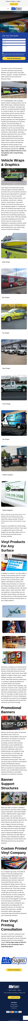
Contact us (14, 1008)
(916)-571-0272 (14, 4)
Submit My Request (14, 58)
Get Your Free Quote (14, 970)
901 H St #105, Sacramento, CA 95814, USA (15, 992)
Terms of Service (14, 1006)
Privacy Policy (14, 1004)
